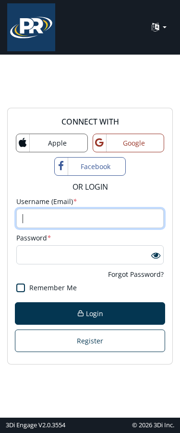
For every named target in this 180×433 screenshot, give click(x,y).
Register (90, 340)
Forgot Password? (136, 274)
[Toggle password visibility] (155, 255)
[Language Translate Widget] (159, 27)
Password (33, 237)
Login (93, 313)
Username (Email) (46, 201)
